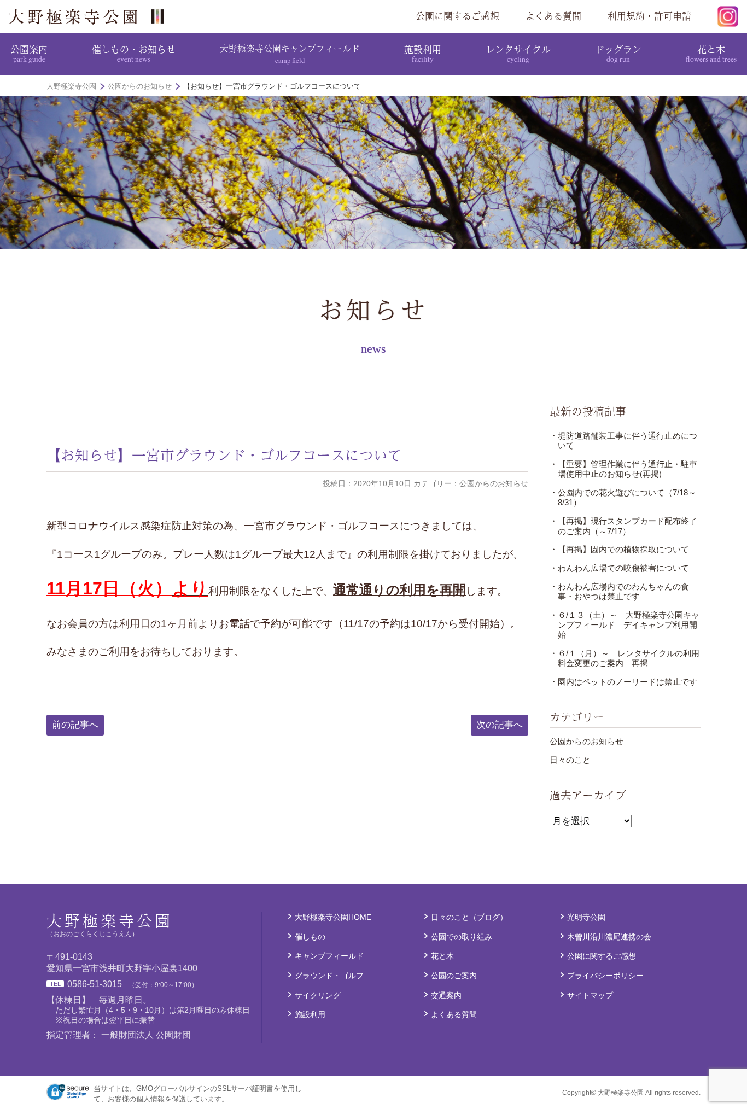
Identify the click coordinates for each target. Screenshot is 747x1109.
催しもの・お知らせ (134, 53)
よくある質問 (553, 16)
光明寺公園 (586, 917)
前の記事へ (75, 725)
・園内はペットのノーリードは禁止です (623, 681)
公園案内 (29, 53)
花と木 (711, 53)
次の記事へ (499, 725)
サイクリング (318, 995)
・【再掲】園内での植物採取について (619, 549)
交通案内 (446, 995)
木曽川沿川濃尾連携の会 (609, 936)
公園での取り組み (461, 936)
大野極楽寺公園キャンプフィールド (290, 53)
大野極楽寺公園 (91, 16)
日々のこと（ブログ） (469, 917)
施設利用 (422, 53)
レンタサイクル (518, 53)
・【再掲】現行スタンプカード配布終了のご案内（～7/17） (623, 525)
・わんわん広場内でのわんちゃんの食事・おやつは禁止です (619, 591)
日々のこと (570, 759)
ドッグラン (618, 53)
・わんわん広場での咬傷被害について (619, 568)
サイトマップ (590, 995)
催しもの (310, 936)
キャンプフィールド (329, 956)
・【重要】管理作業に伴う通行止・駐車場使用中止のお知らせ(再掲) (623, 468)
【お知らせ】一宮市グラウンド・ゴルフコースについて (224, 454)
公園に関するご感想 (457, 16)
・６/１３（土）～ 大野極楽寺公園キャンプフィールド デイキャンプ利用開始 (624, 625)
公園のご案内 (454, 975)
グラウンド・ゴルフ (329, 975)
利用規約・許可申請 (649, 16)
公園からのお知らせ (586, 741)
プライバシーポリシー (605, 975)
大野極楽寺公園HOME (333, 917)
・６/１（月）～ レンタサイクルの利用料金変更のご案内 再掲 (624, 658)
